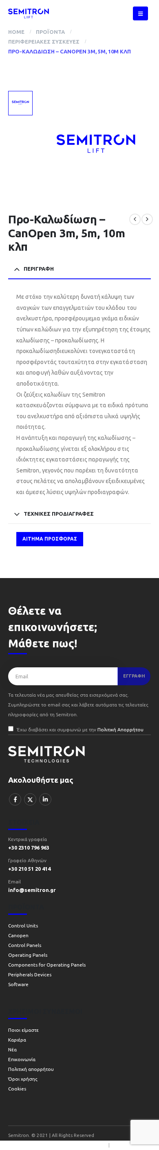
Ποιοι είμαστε (23, 1030)
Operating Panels (27, 955)
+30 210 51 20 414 (29, 869)
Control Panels (24, 945)
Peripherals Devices (29, 974)
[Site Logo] (28, 13)
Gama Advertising (130, 1145)
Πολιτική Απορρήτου (120, 729)
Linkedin (45, 799)
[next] (147, 219)
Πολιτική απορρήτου (31, 1069)
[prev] (135, 219)
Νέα (12, 1049)
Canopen (18, 935)
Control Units (23, 925)
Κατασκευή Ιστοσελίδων (80, 1145)
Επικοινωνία (21, 1059)
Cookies (17, 1088)
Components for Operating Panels (47, 964)
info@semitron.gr (32, 890)
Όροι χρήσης (23, 1079)
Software (18, 984)
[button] (140, 13)
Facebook (15, 799)
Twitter (30, 799)
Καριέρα (17, 1039)
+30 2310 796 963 (28, 847)
